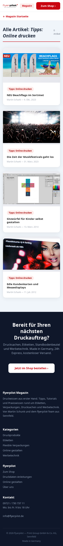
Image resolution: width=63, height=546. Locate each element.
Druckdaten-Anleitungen (17, 476)
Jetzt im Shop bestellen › (31, 368)
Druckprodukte (11, 435)
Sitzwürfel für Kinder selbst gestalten (25, 220)
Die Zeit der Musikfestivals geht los (30, 157)
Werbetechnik (11, 455)
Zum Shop (9, 471)
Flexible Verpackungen (16, 445)
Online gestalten (12, 450)
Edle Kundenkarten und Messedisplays (22, 285)
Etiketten (8, 440)
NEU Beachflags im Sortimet (25, 95)
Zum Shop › (48, 6)
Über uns (8, 487)
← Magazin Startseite (15, 16)
